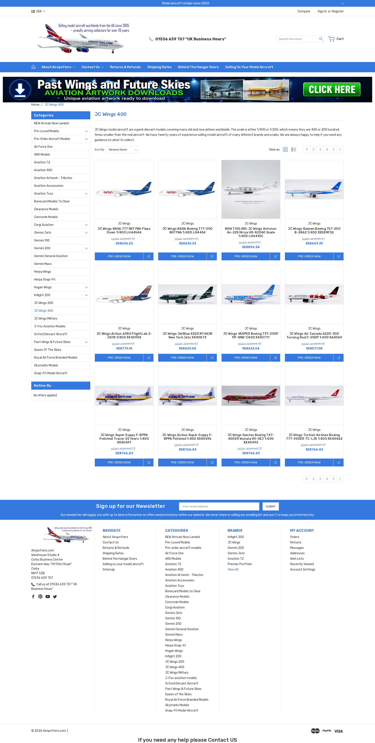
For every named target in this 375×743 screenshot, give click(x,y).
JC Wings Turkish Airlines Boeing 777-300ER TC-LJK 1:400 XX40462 (314, 437)
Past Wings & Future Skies (52, 342)
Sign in (322, 11)
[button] (187, 89)
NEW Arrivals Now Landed (51, 123)
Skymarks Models (46, 365)
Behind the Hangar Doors (198, 67)
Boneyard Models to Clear (52, 201)
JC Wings (234, 542)
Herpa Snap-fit (45, 279)
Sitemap (109, 569)
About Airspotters (57, 67)
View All (233, 569)
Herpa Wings (42, 272)
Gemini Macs (43, 264)
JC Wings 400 (43, 311)
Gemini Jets (42, 233)
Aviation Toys (43, 193)
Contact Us (91, 67)
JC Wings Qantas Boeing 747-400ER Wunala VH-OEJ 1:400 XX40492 (251, 438)
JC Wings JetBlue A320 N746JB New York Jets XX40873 (187, 335)
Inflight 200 (42, 295)
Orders (294, 537)
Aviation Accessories (48, 186)
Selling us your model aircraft (249, 67)
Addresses (297, 553)
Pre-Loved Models (46, 131)
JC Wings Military (46, 318)
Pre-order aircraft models (52, 139)
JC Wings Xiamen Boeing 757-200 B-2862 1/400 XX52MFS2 (314, 230)
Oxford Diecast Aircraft (50, 334)
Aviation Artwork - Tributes (53, 178)
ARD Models (42, 154)
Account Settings (302, 569)
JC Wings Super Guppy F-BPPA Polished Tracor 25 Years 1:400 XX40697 (124, 438)
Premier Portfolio (240, 564)
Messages (297, 548)
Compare (304, 11)
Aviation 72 (42, 162)
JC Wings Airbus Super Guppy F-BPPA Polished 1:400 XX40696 (187, 437)
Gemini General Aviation (51, 256)
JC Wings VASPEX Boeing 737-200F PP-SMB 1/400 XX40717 (251, 335)
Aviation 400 (43, 170)
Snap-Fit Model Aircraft (50, 373)
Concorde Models (46, 217)
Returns (295, 542)
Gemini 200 (42, 248)
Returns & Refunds (125, 67)
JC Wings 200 (43, 303)
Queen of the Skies (47, 350)
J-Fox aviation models (49, 326)
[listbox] (123, 149)
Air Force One (43, 147)
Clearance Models (46, 209)
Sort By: (100, 149)
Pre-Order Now (119, 256)
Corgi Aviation (44, 225)
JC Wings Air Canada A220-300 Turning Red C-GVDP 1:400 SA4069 (314, 335)
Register (338, 11)
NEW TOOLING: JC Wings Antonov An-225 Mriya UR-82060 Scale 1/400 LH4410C (250, 232)
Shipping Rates (159, 67)
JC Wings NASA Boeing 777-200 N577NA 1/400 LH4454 (187, 230)
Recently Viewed (302, 564)
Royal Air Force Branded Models (55, 357)
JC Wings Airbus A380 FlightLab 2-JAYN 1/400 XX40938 (124, 335)
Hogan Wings (43, 287)
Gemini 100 (42, 240)
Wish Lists (297, 559)
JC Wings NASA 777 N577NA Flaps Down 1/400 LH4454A (124, 230)
